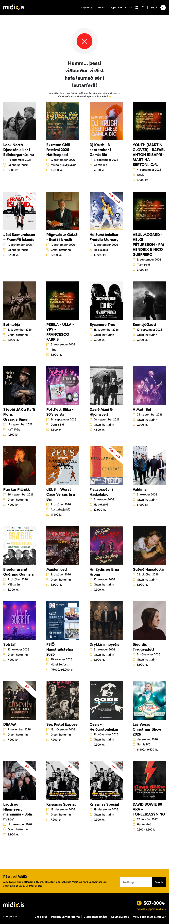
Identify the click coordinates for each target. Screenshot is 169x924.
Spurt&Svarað (120, 917)
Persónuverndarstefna (65, 917)
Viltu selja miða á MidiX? (149, 917)
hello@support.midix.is (151, 909)
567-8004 (154, 903)
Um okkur (40, 917)
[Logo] (13, 7)
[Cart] (137, 8)
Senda (159, 882)
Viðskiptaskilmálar (95, 917)
